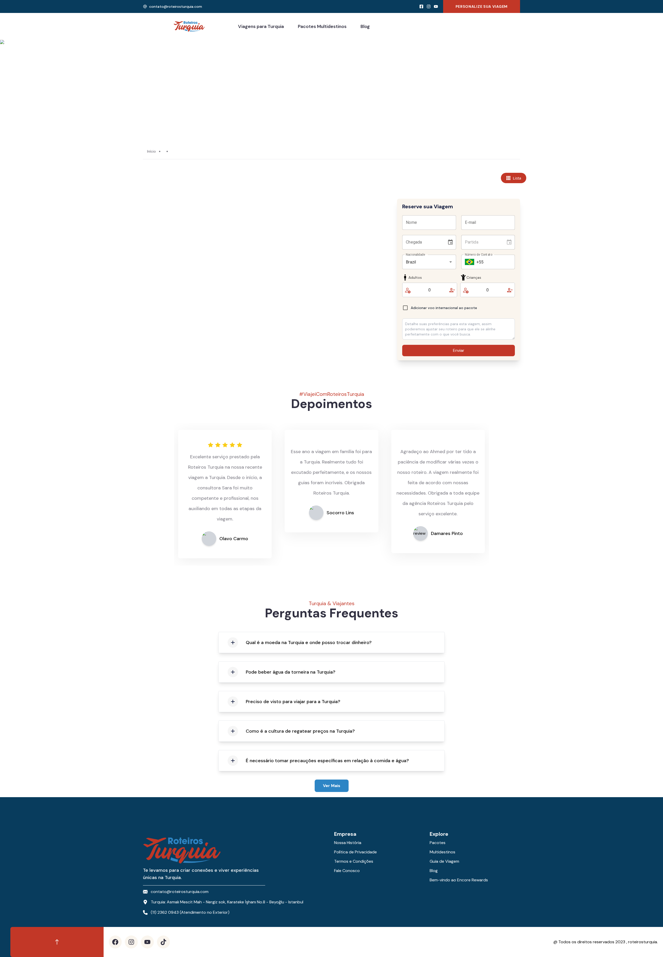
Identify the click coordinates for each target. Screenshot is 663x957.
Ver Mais (331, 785)
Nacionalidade (415, 254)
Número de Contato (478, 254)
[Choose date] (450, 242)
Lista (517, 178)
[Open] (450, 262)
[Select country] (469, 262)
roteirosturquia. (643, 942)
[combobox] (422, 262)
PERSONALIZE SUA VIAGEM (482, 6)
